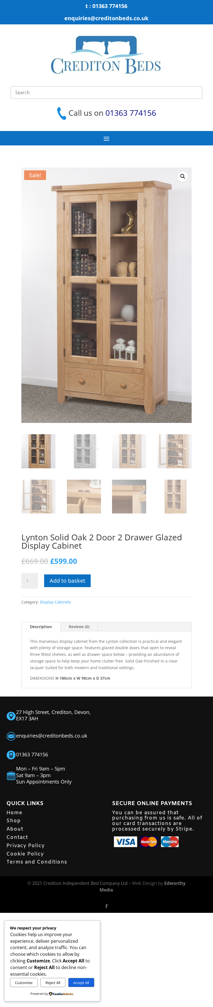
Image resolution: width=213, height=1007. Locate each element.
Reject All (52, 982)
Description (41, 626)
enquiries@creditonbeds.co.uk (106, 18)
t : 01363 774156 (106, 6)
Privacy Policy (25, 845)
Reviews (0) (79, 626)
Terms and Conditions (36, 862)
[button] (183, 176)
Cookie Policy (25, 854)
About (14, 829)
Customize (23, 982)
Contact (17, 837)
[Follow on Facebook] (106, 906)
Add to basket (67, 580)
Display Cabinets (55, 602)
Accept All (81, 982)
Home (14, 813)
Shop (13, 821)
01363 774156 (130, 112)
